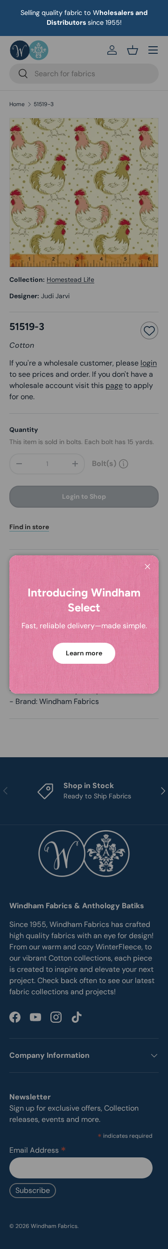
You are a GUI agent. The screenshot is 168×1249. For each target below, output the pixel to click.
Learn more (84, 653)
